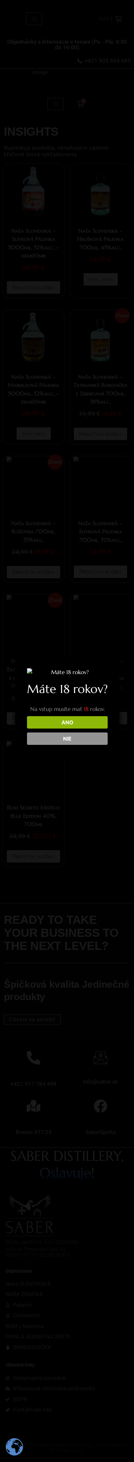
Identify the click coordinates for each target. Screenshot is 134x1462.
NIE (67, 738)
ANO (67, 722)
